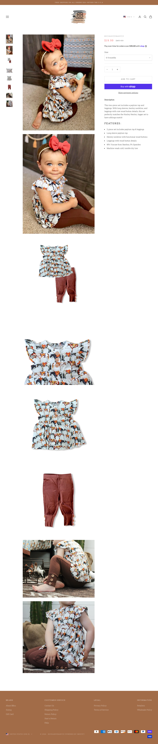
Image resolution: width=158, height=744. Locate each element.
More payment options (128, 92)
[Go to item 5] (9, 78)
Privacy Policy (100, 705)
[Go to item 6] (9, 87)
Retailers (141, 705)
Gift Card (10, 714)
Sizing (8, 710)
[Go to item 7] (9, 95)
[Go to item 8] (9, 103)
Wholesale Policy (144, 710)
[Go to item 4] (9, 69)
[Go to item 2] (9, 50)
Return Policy (50, 714)
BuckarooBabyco (114, 36)
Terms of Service (101, 710)
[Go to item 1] (9, 39)
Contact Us (49, 705)
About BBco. (11, 705)
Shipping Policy (51, 710)
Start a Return (51, 718)
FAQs (47, 723)
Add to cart (128, 79)
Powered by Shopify (75, 734)
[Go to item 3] (9, 60)
